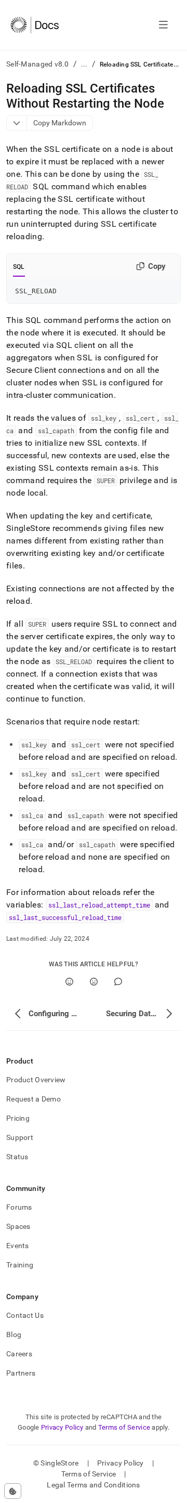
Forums (19, 1207)
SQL (19, 266)
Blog (13, 1334)
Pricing (18, 1118)
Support (19, 1137)
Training (19, 1265)
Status (17, 1156)
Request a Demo (33, 1099)
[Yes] (69, 982)
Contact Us (25, 1315)
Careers (19, 1354)
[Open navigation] (163, 25)
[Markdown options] (17, 123)
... (84, 64)
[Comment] (118, 982)
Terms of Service (124, 1427)
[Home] (34, 25)
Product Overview (35, 1080)
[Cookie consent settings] (12, 1491)
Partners (20, 1373)
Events (17, 1245)
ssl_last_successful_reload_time (65, 917)
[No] (94, 982)
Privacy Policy (62, 1427)
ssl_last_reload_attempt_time (99, 905)
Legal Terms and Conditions (93, 1485)
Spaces (18, 1226)
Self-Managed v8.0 (37, 64)
